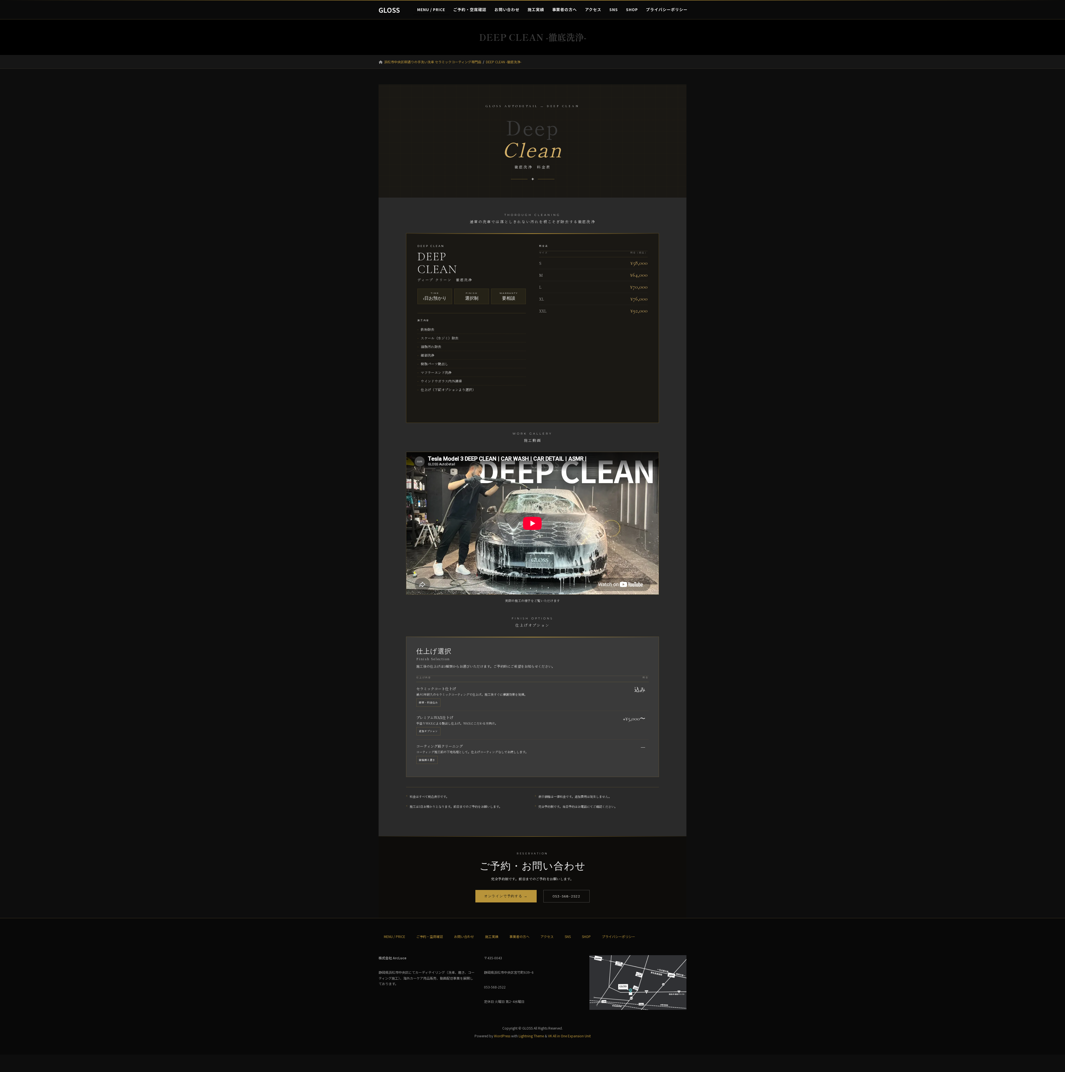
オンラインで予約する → (506, 896)
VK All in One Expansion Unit (569, 1035)
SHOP (586, 936)
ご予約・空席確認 (429, 936)
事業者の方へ (519, 936)
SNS (568, 936)
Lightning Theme (531, 1035)
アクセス (547, 936)
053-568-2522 (566, 896)
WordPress (502, 1035)
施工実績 (491, 936)
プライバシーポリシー (618, 936)
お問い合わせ (464, 936)
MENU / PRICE (394, 936)
